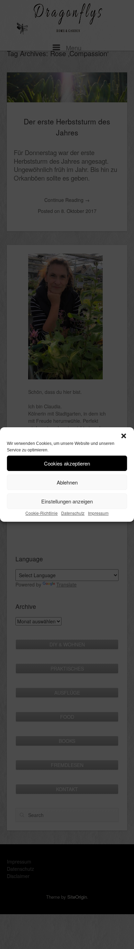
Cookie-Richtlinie (41, 513)
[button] (123, 435)
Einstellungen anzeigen (67, 501)
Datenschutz (73, 513)
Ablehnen (67, 482)
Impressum (98, 513)
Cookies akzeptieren (67, 463)
